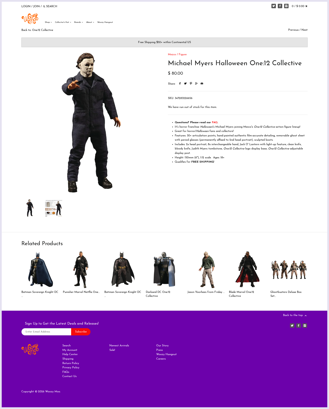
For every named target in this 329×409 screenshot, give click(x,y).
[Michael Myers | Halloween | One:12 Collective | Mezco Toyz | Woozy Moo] (91, 122)
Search (66, 345)
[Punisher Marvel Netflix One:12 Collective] (81, 269)
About (89, 22)
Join (36, 6)
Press (159, 350)
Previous (293, 30)
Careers (161, 359)
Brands (78, 22)
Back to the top (293, 315)
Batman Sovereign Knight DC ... (39, 294)
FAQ (214, 122)
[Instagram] (286, 6)
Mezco (172, 54)
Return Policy (70, 363)
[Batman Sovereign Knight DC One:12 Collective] (123, 269)
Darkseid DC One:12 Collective (158, 294)
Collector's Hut (62, 22)
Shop (47, 22)
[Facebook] (280, 6)
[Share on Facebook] (180, 84)
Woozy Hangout (105, 22)
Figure (183, 54)
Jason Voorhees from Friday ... (206, 292)
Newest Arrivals (119, 345)
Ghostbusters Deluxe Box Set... (285, 294)
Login (26, 6)
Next (304, 30)
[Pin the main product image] (191, 84)
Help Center (70, 354)
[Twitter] (273, 6)
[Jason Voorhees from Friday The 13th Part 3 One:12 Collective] (206, 269)
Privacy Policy (70, 367)
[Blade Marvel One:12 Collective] (247, 269)
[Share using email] (202, 84)
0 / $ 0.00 (298, 6)
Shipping (67, 359)
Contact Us (69, 376)
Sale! (112, 350)
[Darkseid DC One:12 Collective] (164, 269)
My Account (69, 350)
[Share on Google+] (196, 84)
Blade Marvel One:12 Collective (241, 294)
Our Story (162, 345)
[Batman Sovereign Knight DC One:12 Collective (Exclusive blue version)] (40, 269)
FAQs (65, 372)
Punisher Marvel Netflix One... (81, 292)
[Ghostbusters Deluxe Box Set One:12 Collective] (289, 269)
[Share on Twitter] (185, 84)
